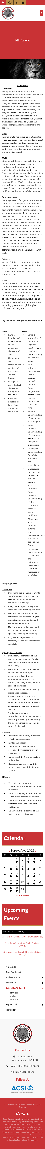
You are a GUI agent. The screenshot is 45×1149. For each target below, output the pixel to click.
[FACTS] (10, 2)
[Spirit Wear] (3, 2)
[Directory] (23, 2)
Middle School (15, 988)
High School (11, 1005)
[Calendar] (16, 2)
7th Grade (14, 996)
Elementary (11, 983)
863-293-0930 (31, 1066)
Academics (11, 967)
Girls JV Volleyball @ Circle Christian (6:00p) (22, 944)
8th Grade (14, 999)
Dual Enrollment (13, 972)
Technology (11, 1010)
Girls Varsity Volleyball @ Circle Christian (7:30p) (22, 953)
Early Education (13, 977)
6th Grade (14, 993)
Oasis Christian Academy (8, 13)
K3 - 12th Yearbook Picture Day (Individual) (22, 936)
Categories (21, 895)
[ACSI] (22, 1088)
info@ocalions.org (25, 1072)
